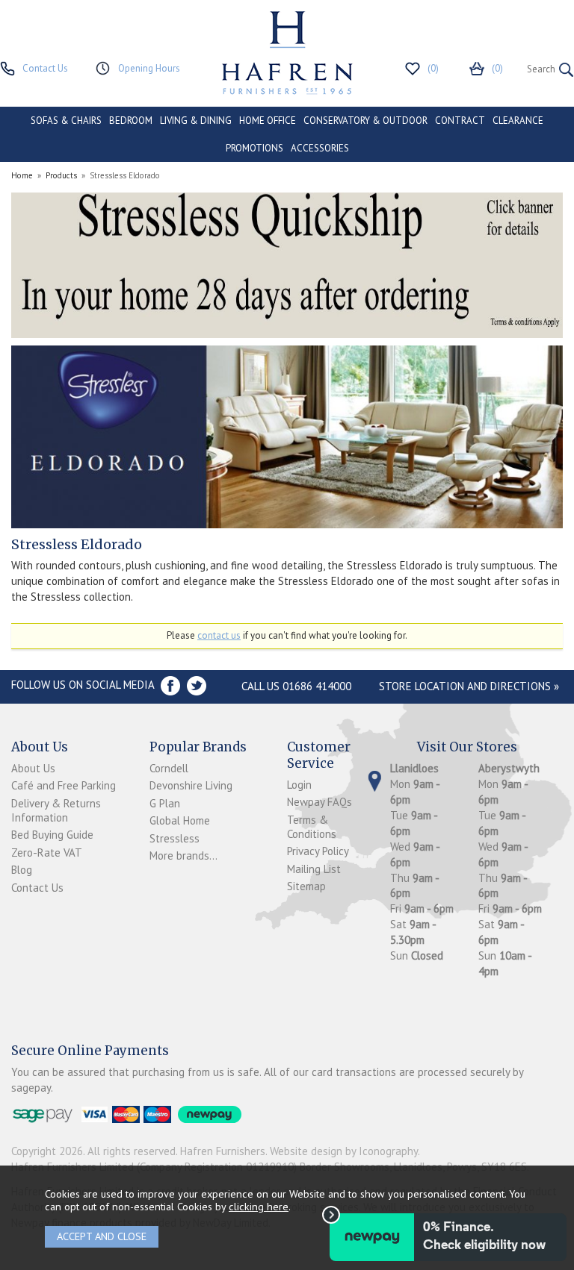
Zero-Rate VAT (46, 852)
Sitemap (306, 886)
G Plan (164, 803)
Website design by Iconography (344, 1151)
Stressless (174, 838)
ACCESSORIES (320, 148)
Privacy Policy (318, 851)
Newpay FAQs (319, 802)
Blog (21, 870)
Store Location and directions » (469, 686)
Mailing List (314, 869)
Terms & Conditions (311, 827)
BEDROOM (130, 120)
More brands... (183, 855)
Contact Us (37, 887)
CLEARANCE (518, 120)
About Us (33, 768)
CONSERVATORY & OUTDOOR (365, 120)
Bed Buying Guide (52, 835)
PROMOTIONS (254, 148)
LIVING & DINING (196, 120)
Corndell (168, 768)
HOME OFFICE (267, 120)
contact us (219, 635)
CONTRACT (460, 120)
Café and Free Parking (63, 785)
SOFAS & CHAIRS (66, 120)
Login (299, 785)
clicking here (258, 1206)
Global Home (179, 820)
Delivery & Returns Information (56, 810)
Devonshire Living (190, 785)
